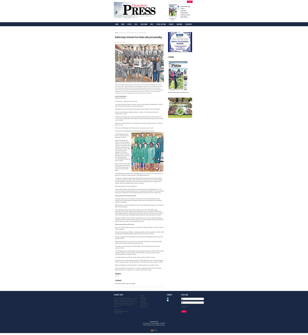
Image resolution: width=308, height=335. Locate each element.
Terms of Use (143, 305)
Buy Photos (184, 16)
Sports (129, 24)
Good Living (144, 24)
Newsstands (184, 12)
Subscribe (179, 24)
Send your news (185, 14)
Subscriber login (185, 6)
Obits (151, 24)
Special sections (161, 24)
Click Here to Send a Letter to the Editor (125, 283)
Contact (171, 24)
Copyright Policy (144, 303)
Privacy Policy (143, 307)
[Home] (138, 17)
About (183, 8)
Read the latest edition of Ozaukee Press (178, 92)
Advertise (183, 10)
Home (116, 24)
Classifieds (188, 24)
